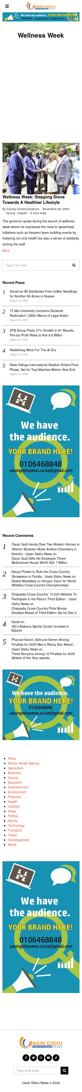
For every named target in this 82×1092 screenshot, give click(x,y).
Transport (15, 830)
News (12, 811)
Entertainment (18, 787)
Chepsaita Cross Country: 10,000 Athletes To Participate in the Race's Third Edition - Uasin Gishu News (44, 599)
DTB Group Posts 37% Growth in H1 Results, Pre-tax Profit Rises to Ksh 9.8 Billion (42, 332)
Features (14, 796)
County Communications (22, 209)
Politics (13, 816)
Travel (12, 835)
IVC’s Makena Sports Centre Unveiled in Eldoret (40, 628)
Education (15, 782)
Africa (12, 758)
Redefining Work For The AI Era (33, 350)
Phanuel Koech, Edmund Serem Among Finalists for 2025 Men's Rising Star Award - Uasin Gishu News (43, 644)
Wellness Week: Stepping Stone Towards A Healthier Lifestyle (34, 199)
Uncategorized (18, 839)
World (12, 844)
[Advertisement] (41, 86)
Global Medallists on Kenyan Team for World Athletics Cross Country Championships (44, 583)
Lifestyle (14, 806)
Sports (12, 820)
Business (14, 772)
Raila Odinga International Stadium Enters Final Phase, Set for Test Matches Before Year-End (44, 367)
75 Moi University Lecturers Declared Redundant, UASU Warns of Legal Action (39, 313)
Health (22, 213)
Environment (17, 792)
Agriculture (15, 768)
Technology (16, 825)
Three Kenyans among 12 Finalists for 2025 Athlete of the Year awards (43, 656)
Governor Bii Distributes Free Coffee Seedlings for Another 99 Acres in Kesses (43, 293)
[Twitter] (33, 1057)
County (10, 213)
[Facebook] (26, 1057)
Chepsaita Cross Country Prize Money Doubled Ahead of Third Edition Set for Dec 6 (44, 610)
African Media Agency (23, 763)
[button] (74, 265)
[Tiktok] (56, 1057)
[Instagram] (41, 1057)
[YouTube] (48, 1057)
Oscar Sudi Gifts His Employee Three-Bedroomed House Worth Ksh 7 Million (39, 560)
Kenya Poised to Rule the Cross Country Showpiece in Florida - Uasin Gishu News (41, 574)
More (6, 250)
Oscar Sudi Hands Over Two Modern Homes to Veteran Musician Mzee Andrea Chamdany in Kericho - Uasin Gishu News (45, 549)
